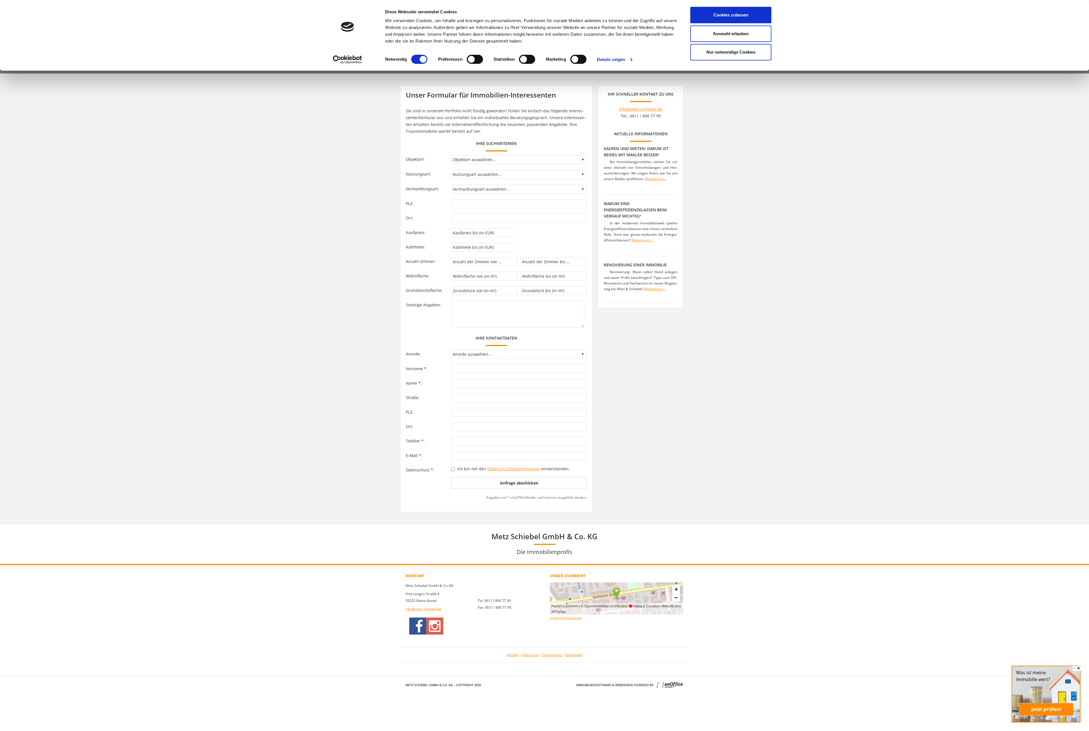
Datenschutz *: (420, 470)
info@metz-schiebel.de (640, 109)
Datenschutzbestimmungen (513, 468)
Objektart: (415, 159)
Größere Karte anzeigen (566, 618)
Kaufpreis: (415, 232)
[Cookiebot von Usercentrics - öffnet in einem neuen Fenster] (347, 59)
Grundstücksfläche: (424, 290)
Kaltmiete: (415, 247)
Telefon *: (415, 441)
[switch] (475, 59)
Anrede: (413, 354)
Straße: (412, 397)
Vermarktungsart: (422, 188)
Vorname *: (416, 368)
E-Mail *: (414, 455)
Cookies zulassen (731, 14)
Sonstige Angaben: (423, 304)
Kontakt (513, 654)
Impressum (530, 654)
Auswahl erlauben (731, 33)
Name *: (414, 383)
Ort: (409, 218)
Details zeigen (611, 59)
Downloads (574, 654)
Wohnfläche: (417, 276)
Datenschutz (552, 654)
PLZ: (409, 203)
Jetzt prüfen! (1046, 709)
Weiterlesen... (655, 178)
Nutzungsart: (418, 174)
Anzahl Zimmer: (421, 261)
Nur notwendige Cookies (730, 52)
